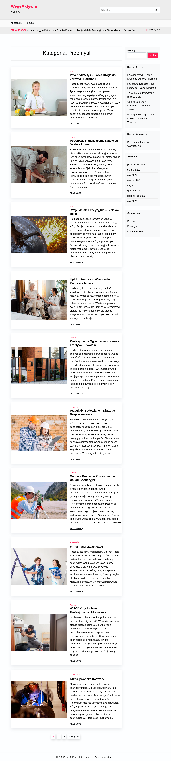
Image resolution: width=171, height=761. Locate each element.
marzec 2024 (134, 180)
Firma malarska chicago (86, 546)
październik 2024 (136, 164)
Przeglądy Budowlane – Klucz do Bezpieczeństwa (92, 412)
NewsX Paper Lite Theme (77, 757)
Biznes (30, 23)
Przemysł (16, 23)
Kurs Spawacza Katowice (87, 679)
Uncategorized (75, 407)
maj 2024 (132, 175)
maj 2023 (132, 201)
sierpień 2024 (134, 169)
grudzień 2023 (135, 190)
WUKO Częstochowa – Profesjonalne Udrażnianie (88, 610)
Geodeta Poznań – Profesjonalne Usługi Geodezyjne (92, 478)
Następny (74, 736)
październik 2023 (136, 196)
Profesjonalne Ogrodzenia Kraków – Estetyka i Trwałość (94, 343)
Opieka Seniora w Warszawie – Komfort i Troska (91, 281)
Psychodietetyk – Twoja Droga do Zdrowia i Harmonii (93, 77)
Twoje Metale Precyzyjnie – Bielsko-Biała (94, 212)
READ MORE (76, 124)
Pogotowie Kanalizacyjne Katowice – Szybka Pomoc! (95, 142)
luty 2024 (132, 185)
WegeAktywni (24, 6)
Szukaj (131, 50)
